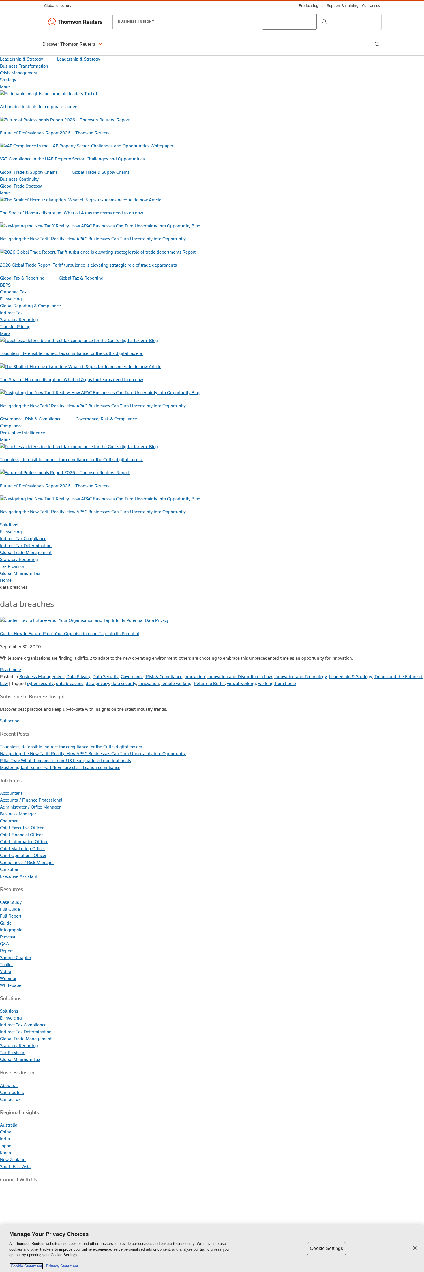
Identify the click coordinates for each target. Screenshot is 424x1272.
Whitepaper (162, 146)
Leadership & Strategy (21, 59)
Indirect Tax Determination (26, 545)
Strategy (8, 80)
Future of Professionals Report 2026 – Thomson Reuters (55, 133)
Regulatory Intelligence (22, 432)
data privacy (97, 683)
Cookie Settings (326, 1248)
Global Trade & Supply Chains (29, 172)
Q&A (4, 943)
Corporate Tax (13, 292)
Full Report (10, 916)
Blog (196, 226)
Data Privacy (157, 620)
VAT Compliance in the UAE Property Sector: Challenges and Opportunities (72, 159)
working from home (277, 683)
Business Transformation (24, 66)
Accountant (11, 793)
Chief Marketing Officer (22, 848)
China (5, 1132)
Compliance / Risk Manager (27, 862)
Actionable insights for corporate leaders (39, 106)
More (5, 86)
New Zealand (13, 1159)
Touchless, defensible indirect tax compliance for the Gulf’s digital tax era (71, 353)
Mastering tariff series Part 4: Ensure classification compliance (60, 767)
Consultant (10, 869)
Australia (8, 1125)
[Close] (414, 1248)
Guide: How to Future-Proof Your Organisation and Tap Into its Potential (69, 633)
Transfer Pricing (15, 326)
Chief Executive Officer (22, 827)
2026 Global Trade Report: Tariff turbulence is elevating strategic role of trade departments (88, 265)
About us (9, 1085)
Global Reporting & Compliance (30, 305)
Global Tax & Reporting (22, 278)
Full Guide (10, 909)
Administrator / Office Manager (30, 807)
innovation (148, 683)
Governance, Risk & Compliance (30, 419)
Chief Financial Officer (21, 834)
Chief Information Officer (24, 841)
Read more (10, 669)
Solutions (9, 524)
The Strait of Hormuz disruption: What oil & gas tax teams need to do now (71, 213)
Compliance (11, 426)
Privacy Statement (61, 1266)
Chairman (9, 821)
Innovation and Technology (300, 676)
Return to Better (209, 683)
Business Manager (18, 814)
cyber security (40, 683)
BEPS (5, 285)
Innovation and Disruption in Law (239, 676)
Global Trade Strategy (21, 186)
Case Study (11, 902)
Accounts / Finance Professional (31, 800)
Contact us (10, 1099)
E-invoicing (11, 299)
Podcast (7, 937)
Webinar (8, 978)
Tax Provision (12, 566)
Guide (6, 923)
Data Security (106, 676)
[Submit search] (324, 22)
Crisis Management (18, 73)
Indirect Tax (11, 312)
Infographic (11, 930)
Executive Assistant (18, 876)
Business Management (41, 676)
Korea (5, 1152)
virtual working (241, 683)
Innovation (195, 676)
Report (123, 120)
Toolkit (90, 93)
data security (123, 683)
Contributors (12, 1092)
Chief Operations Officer (23, 855)
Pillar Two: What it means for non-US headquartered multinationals (65, 760)
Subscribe (9, 720)
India (5, 1139)
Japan (6, 1145)
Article (155, 200)
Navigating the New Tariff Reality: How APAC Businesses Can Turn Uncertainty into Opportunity (93, 239)
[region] (212, 1248)
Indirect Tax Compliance (23, 538)
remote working (176, 683)
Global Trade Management (26, 552)
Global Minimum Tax (20, 573)
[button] (73, 44)
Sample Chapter (15, 957)
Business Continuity (19, 179)
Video (5, 971)
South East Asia (15, 1166)
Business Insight (136, 21)
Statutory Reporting (19, 319)
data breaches (69, 683)
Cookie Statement (26, 1266)
